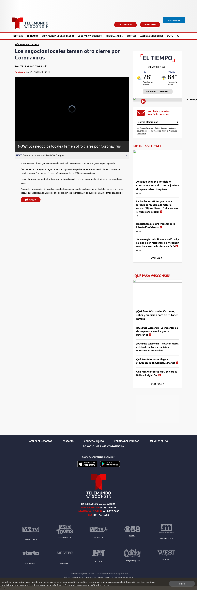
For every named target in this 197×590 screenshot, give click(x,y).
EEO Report (99, 577)
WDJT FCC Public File (71, 577)
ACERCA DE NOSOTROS (40, 441)
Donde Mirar (150, 24)
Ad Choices (129, 577)
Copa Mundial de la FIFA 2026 (58, 35)
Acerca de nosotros (152, 35)
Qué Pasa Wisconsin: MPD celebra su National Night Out (156, 373)
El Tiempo (32, 35)
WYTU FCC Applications (86, 577)
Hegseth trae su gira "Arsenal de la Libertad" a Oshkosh (155, 225)
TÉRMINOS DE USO (159, 441)
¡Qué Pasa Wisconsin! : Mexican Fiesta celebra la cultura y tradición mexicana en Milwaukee (157, 347)
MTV (170, 35)
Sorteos (131, 35)
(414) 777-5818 (108, 507)
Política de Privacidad (64, 585)
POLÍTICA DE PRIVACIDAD (126, 441)
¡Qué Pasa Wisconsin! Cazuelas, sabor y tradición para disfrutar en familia (157, 315)
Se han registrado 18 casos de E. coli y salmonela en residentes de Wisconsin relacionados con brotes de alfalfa (157, 243)
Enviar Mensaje (125, 24)
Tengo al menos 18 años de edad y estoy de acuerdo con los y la (157, 131)
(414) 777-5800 (111, 511)
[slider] (61, 138)
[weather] (139, 78)
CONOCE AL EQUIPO (94, 441)
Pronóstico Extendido (157, 91)
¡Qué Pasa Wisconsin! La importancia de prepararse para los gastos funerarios (157, 331)
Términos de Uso (158, 130)
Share (32, 199)
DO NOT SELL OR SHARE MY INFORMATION (103, 446)
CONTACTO (68, 441)
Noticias (18, 35)
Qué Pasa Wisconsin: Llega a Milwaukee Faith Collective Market (156, 361)
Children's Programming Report (114, 577)
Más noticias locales (27, 44)
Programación (114, 35)
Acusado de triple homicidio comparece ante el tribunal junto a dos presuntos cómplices (157, 185)
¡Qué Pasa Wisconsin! (90, 35)
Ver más (157, 258)
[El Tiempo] (158, 61)
